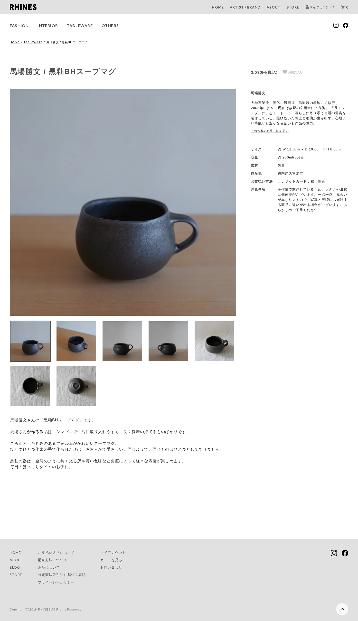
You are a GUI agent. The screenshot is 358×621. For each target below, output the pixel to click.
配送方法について (52, 560)
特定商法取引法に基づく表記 (62, 575)
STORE (293, 7)
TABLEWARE (80, 25)
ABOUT (273, 7)
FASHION (19, 25)
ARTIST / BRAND (245, 7)
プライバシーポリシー (56, 582)
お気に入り (295, 72)
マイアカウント (113, 552)
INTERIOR (48, 25)
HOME (218, 7)
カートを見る (111, 560)
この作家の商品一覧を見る (270, 131)
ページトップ (341, 607)
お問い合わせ (111, 567)
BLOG (15, 567)
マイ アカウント (321, 7)
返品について (49, 567)
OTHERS (110, 25)
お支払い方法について (56, 552)
